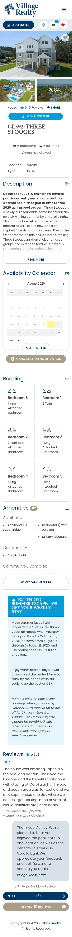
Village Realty (51, 923)
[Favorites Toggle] (63, 25)
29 (59, 332)
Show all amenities (36, 581)
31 (19, 340)
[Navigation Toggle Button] (64, 9)
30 (11, 340)
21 (51, 324)
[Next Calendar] (63, 283)
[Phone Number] (55, 9)
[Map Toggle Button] (43, 25)
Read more (36, 259)
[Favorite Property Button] (65, 38)
